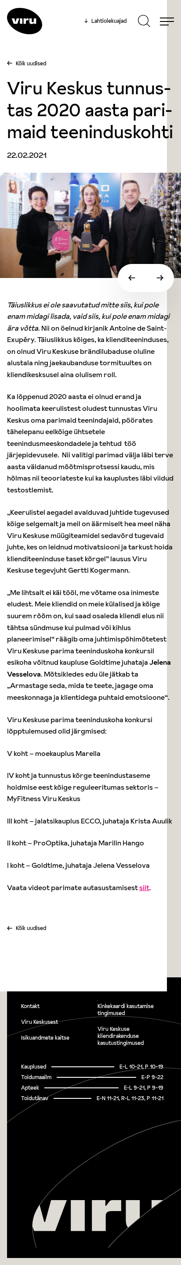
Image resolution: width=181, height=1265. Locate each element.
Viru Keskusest (39, 1022)
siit (144, 887)
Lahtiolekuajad (105, 21)
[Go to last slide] (132, 278)
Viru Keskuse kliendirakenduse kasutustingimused (121, 1036)
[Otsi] (144, 21)
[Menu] (167, 21)
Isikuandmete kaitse (45, 1037)
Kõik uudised (31, 63)
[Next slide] (160, 278)
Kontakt (30, 1006)
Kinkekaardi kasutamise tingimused (126, 1009)
